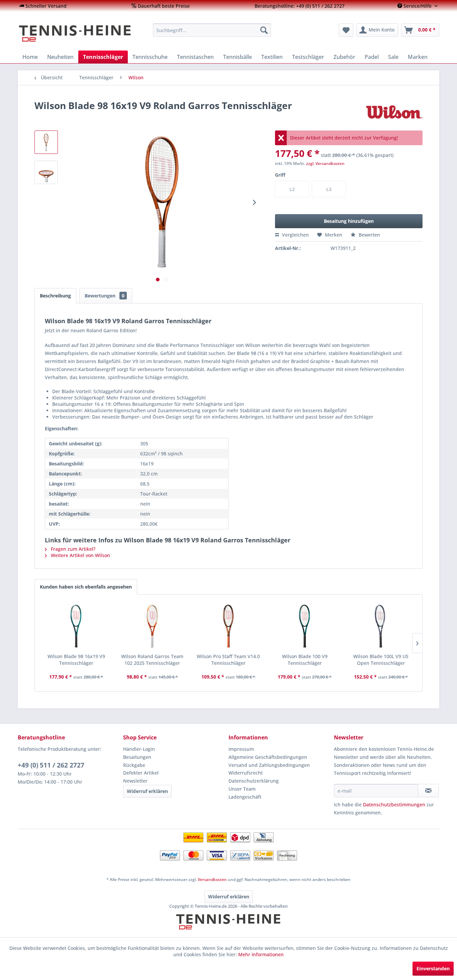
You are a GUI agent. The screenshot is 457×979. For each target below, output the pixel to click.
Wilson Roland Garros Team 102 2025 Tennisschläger (152, 659)
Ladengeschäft (245, 797)
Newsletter (135, 781)
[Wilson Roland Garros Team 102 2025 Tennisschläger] (152, 626)
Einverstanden (433, 968)
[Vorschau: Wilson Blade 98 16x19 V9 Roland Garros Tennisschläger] (46, 142)
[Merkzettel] (346, 30)
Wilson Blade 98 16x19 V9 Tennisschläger (76, 659)
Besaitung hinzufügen (349, 221)
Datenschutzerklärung (254, 781)
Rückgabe (134, 765)
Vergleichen (295, 235)
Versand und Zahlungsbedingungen (269, 765)
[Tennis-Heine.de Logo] (228, 927)
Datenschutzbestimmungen (394, 804)
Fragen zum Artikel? (72, 549)
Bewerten (368, 235)
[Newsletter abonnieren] (428, 790)
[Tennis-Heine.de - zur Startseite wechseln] (81, 33)
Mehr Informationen (261, 954)
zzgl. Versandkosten (325, 163)
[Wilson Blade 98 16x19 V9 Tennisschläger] (76, 626)
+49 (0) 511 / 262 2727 (51, 765)
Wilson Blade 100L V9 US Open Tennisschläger (380, 659)
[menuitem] (43, 6)
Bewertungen (104, 295)
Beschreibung (55, 295)
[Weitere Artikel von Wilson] (394, 112)
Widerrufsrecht (246, 773)
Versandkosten (212, 879)
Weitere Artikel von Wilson (80, 555)
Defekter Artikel (141, 773)
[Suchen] (264, 30)
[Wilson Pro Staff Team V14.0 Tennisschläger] (228, 626)
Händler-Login (139, 749)
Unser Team (242, 789)
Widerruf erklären (147, 791)
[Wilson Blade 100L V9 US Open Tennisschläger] (381, 626)
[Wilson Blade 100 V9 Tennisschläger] (305, 626)
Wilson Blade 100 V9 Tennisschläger (305, 659)
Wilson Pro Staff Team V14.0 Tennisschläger (228, 659)
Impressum (241, 749)
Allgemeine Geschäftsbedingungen (268, 757)
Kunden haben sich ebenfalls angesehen (86, 587)
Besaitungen (137, 757)
